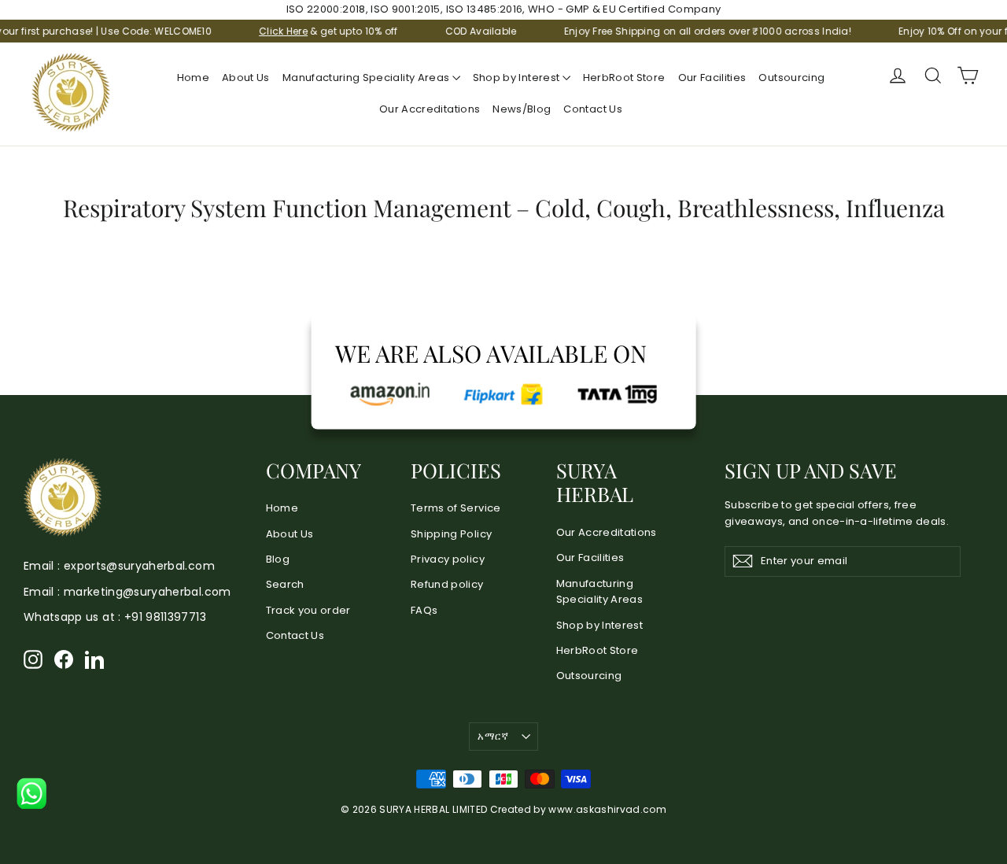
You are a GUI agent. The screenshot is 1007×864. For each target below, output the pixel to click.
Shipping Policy (451, 533)
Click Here (270, 31)
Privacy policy (448, 559)
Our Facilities (712, 77)
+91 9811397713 (165, 617)
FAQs (424, 610)
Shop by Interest (518, 77)
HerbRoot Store (624, 77)
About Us (246, 77)
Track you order (308, 610)
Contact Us (592, 109)
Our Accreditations (429, 109)
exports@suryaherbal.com (139, 566)
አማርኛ (493, 736)
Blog (278, 559)
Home (193, 77)
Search (285, 584)
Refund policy (447, 584)
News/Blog (521, 109)
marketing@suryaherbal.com (147, 592)
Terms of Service (456, 507)
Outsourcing (791, 77)
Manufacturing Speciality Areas (367, 77)
